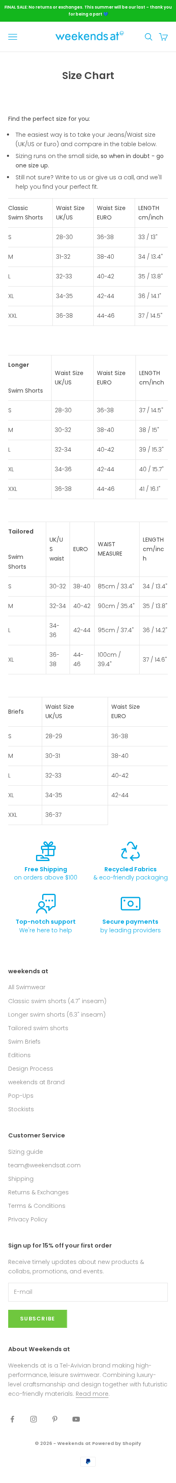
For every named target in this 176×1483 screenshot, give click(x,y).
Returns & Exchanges (38, 1192)
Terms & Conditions (36, 1206)
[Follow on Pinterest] (55, 1419)
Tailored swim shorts (38, 1028)
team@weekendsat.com (44, 1165)
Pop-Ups (21, 1096)
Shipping (21, 1179)
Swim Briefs (24, 1042)
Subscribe (37, 1318)
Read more (92, 1394)
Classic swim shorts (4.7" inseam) (57, 1001)
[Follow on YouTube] (76, 1419)
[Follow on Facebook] (12, 1419)
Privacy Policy (27, 1219)
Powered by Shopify (116, 1443)
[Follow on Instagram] (33, 1419)
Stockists (21, 1109)
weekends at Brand (36, 1082)
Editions (19, 1055)
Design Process (30, 1069)
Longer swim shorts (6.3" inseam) (57, 1015)
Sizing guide (25, 1152)
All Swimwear (26, 987)
